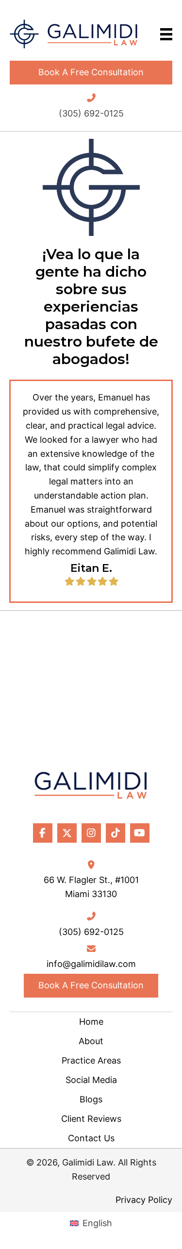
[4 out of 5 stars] (102, 581)
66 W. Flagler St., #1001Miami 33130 (91, 887)
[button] (91, 72)
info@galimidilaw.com (91, 964)
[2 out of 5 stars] (80, 581)
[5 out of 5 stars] (112, 581)
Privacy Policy (144, 1200)
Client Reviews (91, 1119)
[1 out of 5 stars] (69, 581)
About (91, 1041)
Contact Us (91, 1138)
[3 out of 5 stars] (91, 581)
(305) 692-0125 (91, 113)
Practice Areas (91, 1060)
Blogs (91, 1099)
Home (91, 1021)
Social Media (91, 1080)
